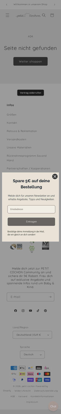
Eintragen (31, 221)
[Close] (55, 176)
